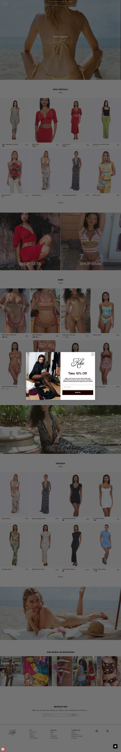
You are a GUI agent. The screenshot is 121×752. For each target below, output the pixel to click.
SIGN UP (78, 392)
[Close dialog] (92, 354)
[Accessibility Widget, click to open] (3, 749)
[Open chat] (115, 746)
